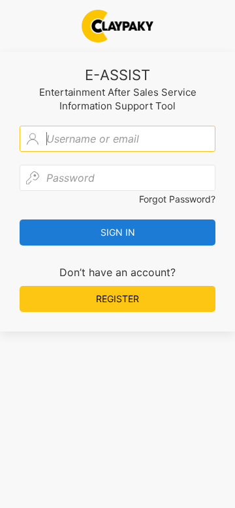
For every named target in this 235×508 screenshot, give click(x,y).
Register (117, 298)
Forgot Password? (177, 199)
